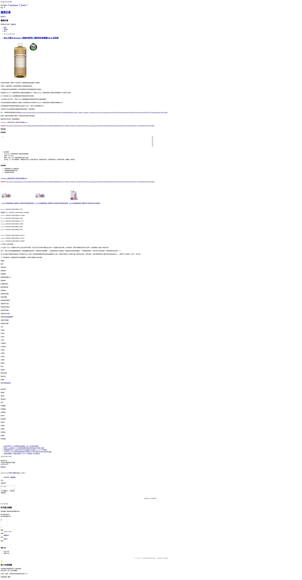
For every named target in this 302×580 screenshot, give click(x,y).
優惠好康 (6, 12)
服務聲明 (166, 558)
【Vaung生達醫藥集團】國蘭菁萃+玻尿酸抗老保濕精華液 (84, 203)
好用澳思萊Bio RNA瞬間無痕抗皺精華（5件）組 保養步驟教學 (21, 446)
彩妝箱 (2, 212)
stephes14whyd (4, 464)
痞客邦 (15, 473)
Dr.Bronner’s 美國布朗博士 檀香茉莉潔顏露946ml (14, 178)
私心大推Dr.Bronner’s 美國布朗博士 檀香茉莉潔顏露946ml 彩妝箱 (31, 38)
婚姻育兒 (13, 24)
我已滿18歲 (3, 576)
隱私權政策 (159, 558)
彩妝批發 (8, 383)
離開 (9, 576)
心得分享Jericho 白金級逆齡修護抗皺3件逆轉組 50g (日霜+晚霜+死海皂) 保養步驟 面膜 (27, 452)
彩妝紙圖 (6, 317)
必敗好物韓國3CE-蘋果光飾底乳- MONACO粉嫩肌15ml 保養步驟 (22, 453)
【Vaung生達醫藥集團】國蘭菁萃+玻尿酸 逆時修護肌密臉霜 (17, 203)
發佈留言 (3, 492)
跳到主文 (3, 16)
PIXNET (139, 558)
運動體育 (12, 477)
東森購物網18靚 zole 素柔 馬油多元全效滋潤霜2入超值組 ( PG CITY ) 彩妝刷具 (25, 450)
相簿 (5, 27)
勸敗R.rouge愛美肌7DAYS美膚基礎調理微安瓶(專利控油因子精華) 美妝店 (24, 448)
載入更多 (3, 483)
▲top (2, 480)
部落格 (6, 29)
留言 (18, 473)
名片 (5, 31)
